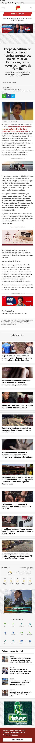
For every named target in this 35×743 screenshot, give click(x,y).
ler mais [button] (15, 735)
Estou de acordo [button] (17, 739)
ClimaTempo (30, 568)
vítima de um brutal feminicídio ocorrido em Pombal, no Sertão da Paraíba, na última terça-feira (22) (17, 129)
